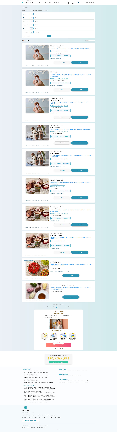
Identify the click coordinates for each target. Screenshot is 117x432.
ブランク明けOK (33, 399)
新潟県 (30, 377)
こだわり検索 (33, 415)
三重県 (37, 374)
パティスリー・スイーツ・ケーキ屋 (64, 380)
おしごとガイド (42, 417)
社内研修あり (31, 396)
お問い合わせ (46, 425)
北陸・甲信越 (26, 377)
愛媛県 (28, 380)
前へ (48, 306)
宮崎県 (45, 382)
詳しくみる (80, 62)
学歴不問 (52, 396)
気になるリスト (48, 2)
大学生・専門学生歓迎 (27, 399)
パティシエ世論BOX (58, 417)
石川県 (36, 377)
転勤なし (38, 395)
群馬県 (47, 372)
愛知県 (28, 374)
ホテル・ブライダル (73, 380)
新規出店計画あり (46, 387)
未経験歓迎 (38, 396)
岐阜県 (34, 374)
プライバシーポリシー (31, 427)
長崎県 (36, 382)
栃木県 (44, 372)
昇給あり (53, 392)
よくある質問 (40, 425)
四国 (24, 380)
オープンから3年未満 (42, 388)
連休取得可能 (52, 399)
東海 (24, 374)
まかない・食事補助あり (32, 395)
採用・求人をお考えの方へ (31, 420)
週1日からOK (33, 391)
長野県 (46, 377)
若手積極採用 (48, 396)
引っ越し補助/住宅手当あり (47, 392)
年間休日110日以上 (38, 400)
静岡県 (31, 374)
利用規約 (23, 427)
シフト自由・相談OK (27, 391)
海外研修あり (26, 396)
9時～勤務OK (36, 392)
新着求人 (40, 2)
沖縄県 (52, 382)
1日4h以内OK (31, 392)
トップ (23, 7)
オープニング (37, 387)
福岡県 (29, 382)
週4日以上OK (26, 392)
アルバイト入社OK (46, 399)
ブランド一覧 (47, 415)
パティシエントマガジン (33, 417)
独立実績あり (26, 388)
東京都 (28, 372)
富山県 (33, 377)
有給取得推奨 (48, 400)
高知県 (37, 380)
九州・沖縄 (25, 382)
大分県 (42, 382)
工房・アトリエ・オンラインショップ (82, 380)
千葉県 (35, 372)
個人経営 (41, 387)
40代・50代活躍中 (39, 399)
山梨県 (43, 377)
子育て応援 (25, 387)
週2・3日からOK (38, 391)
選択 (31, 17)
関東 (24, 372)
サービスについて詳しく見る (59, 348)
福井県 (39, 377)
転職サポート (56, 2)
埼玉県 (38, 372)
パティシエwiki (49, 417)
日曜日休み (43, 400)
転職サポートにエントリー (58, 344)
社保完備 (41, 392)
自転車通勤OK (52, 395)
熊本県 (39, 382)
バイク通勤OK (47, 395)
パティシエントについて (26, 425)
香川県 (31, 380)
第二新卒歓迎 (43, 396)
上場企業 (36, 388)
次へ (69, 306)
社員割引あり (26, 395)
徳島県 (34, 380)
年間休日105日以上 (31, 400)
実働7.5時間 (52, 388)
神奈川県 (31, 372)
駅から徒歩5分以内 (31, 387)
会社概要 (34, 425)
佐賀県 (32, 382)
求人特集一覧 (40, 415)
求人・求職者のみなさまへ (41, 427)
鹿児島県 (48, 382)
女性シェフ (51, 387)
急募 (35, 396)
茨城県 (41, 372)
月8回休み (25, 400)
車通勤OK (42, 395)
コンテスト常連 (31, 388)
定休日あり (47, 388)
